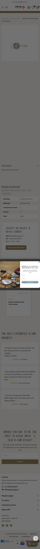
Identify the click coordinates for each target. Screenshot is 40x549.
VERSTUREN (30, 282)
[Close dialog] (38, 262)
